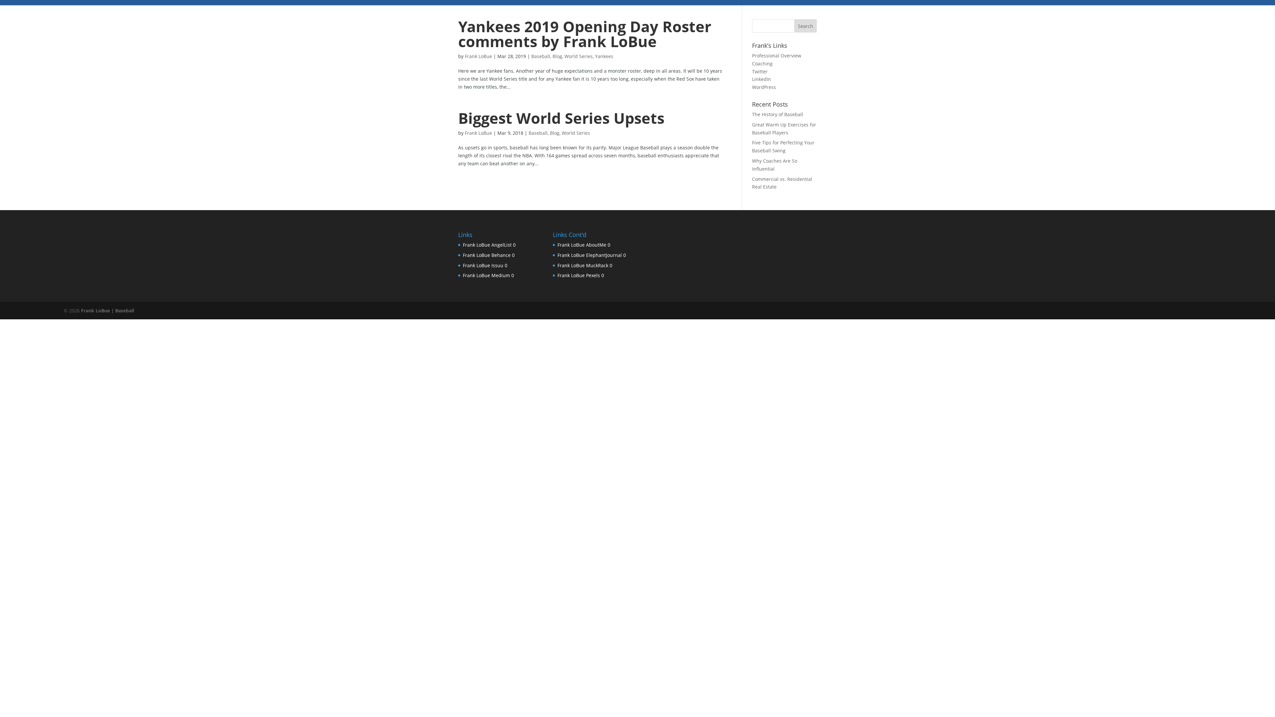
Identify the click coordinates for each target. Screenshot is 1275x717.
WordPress (764, 87)
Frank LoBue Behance (487, 255)
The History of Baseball (777, 114)
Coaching (762, 63)
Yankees (604, 56)
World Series (578, 56)
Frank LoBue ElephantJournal (589, 255)
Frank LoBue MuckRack (582, 265)
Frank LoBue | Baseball (107, 310)
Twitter (760, 71)
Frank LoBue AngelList (487, 245)
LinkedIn (761, 79)
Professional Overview (776, 55)
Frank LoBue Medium (486, 275)
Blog (557, 56)
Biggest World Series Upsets (561, 118)
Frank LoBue (478, 56)
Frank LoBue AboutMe (581, 245)
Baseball (540, 56)
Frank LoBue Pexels (578, 275)
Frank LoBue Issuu (483, 265)
